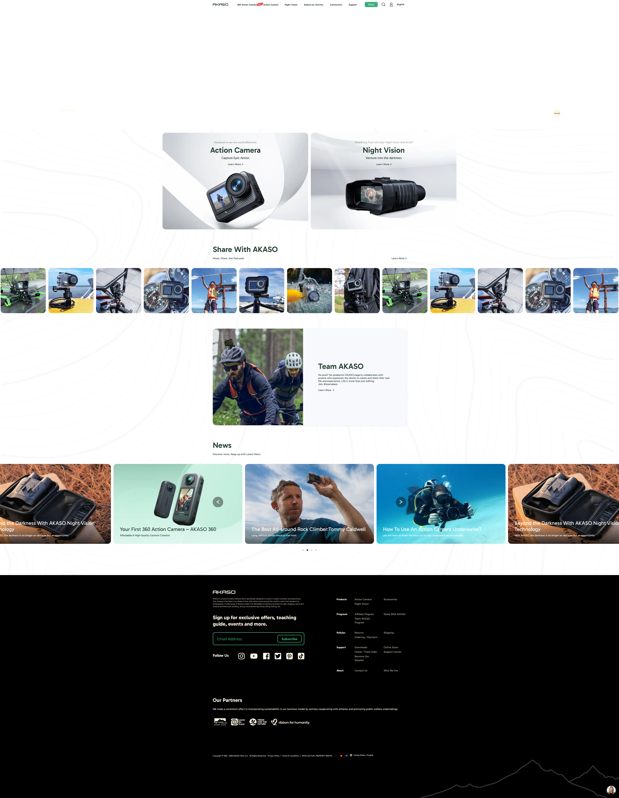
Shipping (389, 632)
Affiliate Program (364, 614)
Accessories (390, 599)
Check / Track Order (366, 651)
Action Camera (270, 4)
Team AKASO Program (362, 620)
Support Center (393, 651)
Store (371, 4)
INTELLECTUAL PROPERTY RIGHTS (317, 756)
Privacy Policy (274, 756)
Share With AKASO (394, 614)
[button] (218, 292)
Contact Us (361, 670)
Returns (359, 632)
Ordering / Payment (366, 637)
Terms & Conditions (290, 756)
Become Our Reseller (362, 658)
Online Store (391, 647)
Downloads (361, 647)
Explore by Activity (314, 4)
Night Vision (291, 4)
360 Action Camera (247, 4)
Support (353, 4)
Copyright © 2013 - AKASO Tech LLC (230, 756)
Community (336, 4)
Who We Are (391, 670)
